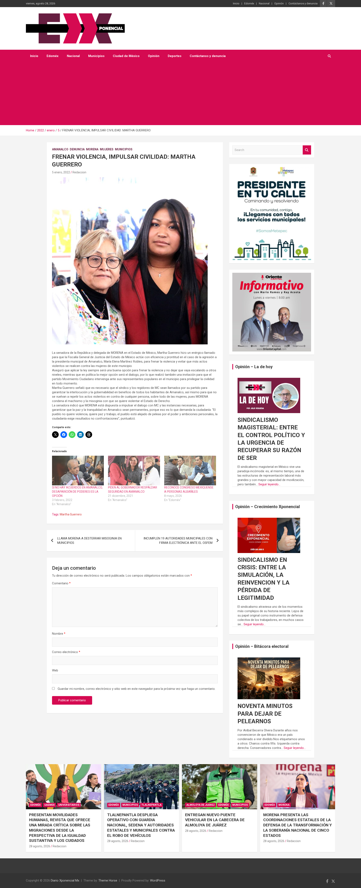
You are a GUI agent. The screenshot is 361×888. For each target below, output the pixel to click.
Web (55, 670)
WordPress (157, 880)
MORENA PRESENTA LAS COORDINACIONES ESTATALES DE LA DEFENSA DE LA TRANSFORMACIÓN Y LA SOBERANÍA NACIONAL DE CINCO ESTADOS (297, 825)
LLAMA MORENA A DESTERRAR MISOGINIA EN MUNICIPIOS (89, 541)
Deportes (174, 56)
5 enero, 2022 (61, 172)
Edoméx (249, 3)
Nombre (58, 634)
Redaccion (79, 172)
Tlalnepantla (151, 804)
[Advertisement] (175, 94)
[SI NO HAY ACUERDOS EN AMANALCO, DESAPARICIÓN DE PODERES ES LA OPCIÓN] (78, 470)
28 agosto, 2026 (39, 846)
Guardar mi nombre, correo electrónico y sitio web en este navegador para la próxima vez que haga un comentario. (136, 689)
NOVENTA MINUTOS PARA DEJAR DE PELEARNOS (265, 714)
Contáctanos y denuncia (303, 3)
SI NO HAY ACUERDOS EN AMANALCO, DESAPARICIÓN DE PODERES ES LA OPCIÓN (77, 491)
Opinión (279, 3)
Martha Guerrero (71, 514)
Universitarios (68, 804)
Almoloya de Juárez (200, 804)
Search (307, 150)
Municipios (96, 56)
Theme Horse (107, 880)
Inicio (236, 3)
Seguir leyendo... (269, 484)
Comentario (61, 583)
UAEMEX (49, 804)
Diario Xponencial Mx (65, 880)
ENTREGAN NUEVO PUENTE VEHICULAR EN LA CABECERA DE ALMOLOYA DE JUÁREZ (215, 819)
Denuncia (77, 149)
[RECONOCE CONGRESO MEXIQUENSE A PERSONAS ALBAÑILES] (190, 470)
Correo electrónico (66, 652)
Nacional (264, 3)
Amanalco (60, 149)
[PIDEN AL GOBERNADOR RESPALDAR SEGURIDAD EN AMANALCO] (134, 470)
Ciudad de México (126, 56)
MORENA (92, 149)
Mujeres (106, 149)
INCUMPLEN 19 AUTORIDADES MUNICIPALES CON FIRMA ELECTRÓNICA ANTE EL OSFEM (178, 541)
